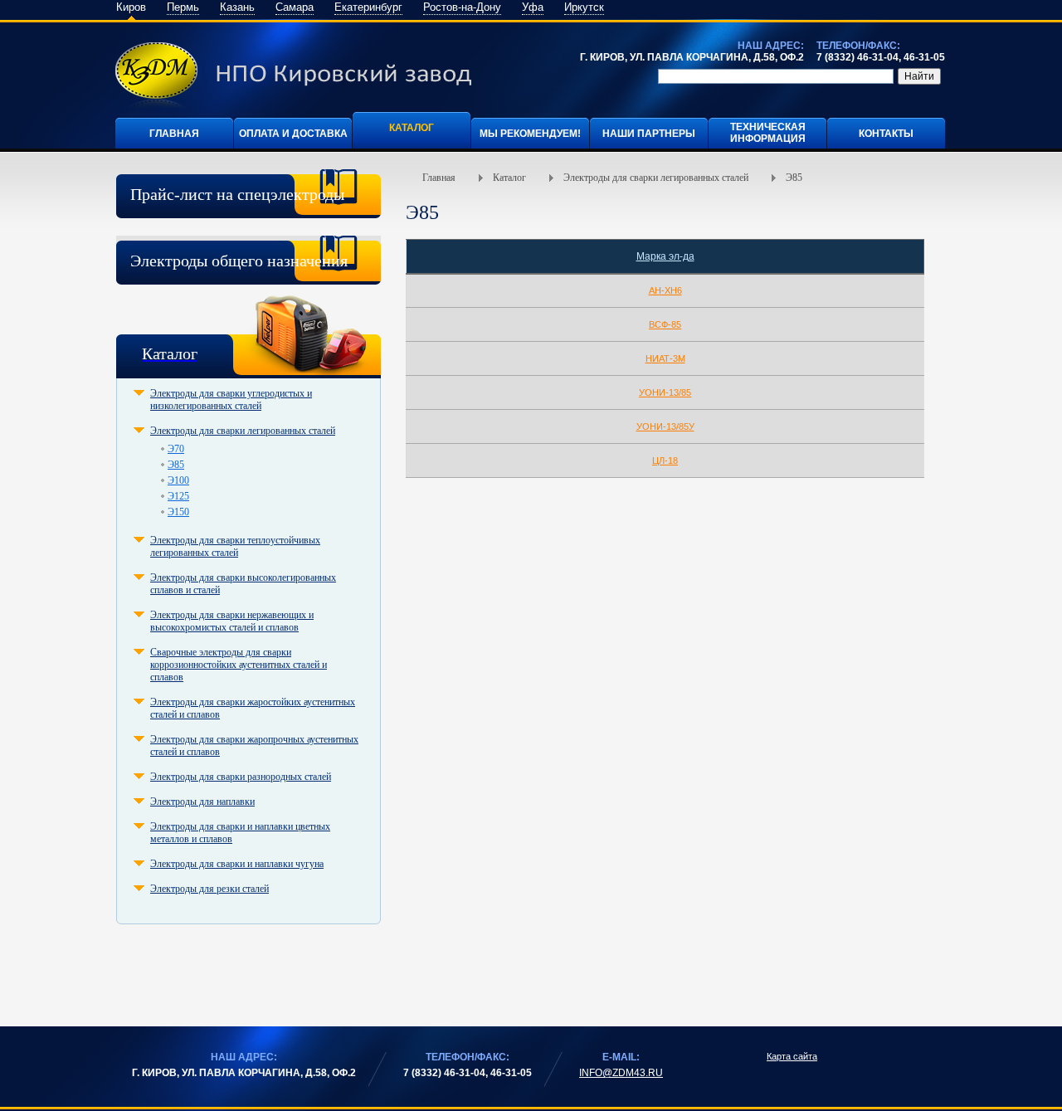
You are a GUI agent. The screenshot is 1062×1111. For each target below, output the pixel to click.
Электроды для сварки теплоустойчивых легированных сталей (235, 546)
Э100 (178, 480)
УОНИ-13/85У (665, 426)
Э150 (178, 512)
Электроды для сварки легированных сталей (242, 430)
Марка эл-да (665, 256)
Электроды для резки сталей (209, 888)
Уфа (532, 7)
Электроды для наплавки (202, 801)
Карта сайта (792, 1056)
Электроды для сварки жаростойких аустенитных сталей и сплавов (252, 708)
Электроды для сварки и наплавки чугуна (237, 864)
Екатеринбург (368, 7)
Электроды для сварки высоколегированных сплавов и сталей (243, 584)
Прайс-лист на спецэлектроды (237, 194)
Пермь (183, 7)
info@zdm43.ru (621, 1073)
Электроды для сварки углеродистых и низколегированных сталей (231, 399)
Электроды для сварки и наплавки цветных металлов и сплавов (240, 833)
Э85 (176, 464)
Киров (131, 7)
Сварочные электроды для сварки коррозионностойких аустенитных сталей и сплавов (238, 664)
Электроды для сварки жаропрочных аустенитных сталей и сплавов (254, 745)
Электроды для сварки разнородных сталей (240, 776)
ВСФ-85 (665, 324)
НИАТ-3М (665, 358)
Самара (294, 7)
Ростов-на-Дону (462, 7)
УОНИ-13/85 (665, 392)
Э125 (178, 496)
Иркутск (584, 7)
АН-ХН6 (665, 290)
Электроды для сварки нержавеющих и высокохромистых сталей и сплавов (232, 621)
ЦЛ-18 (665, 460)
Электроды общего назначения (239, 260)
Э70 (176, 449)
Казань (237, 7)
